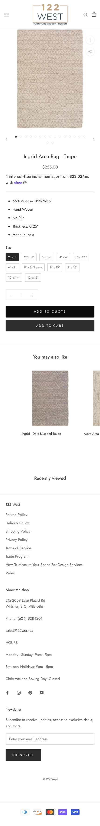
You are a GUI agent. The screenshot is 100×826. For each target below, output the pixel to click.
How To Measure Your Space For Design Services (44, 564)
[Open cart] (94, 14)
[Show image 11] (65, 137)
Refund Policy (16, 514)
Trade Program (17, 556)
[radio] (12, 257)
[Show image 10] (60, 137)
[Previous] (6, 139)
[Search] (85, 14)
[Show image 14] (79, 137)
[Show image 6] (40, 137)
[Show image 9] (55, 137)
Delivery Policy (17, 523)
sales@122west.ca (19, 630)
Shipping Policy (18, 531)
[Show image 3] (26, 137)
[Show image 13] (74, 137)
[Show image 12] (70, 137)
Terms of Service (18, 548)
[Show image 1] (16, 137)
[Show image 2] (21, 137)
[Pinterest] (30, 692)
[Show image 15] (84, 137)
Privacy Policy (16, 539)
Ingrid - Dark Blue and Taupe (41, 433)
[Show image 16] (48, 143)
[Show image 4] (31, 137)
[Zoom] (90, 40)
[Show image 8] (50, 137)
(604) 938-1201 (30, 618)
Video (10, 573)
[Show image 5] (35, 137)
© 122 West (50, 779)
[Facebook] (7, 692)
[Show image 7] (45, 137)
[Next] (93, 139)
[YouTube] (41, 692)
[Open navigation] (6, 14)
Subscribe (23, 755)
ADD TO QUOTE (50, 311)
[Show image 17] (52, 143)
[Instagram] (19, 692)
